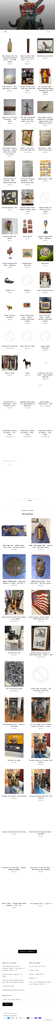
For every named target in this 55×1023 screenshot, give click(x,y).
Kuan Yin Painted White (45, 290)
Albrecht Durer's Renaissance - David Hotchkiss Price (10, 403)
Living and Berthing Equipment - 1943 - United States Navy (27, 180)
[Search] (49, 2)
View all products (27, 951)
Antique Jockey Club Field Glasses (14, 832)
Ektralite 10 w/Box (14, 760)
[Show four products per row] (5, 31)
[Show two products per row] (2, 31)
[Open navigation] (3, 2)
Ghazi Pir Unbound (10, 486)
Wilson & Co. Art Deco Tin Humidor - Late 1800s (9, 119)
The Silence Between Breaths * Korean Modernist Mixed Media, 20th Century (41, 941)
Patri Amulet (27, 236)
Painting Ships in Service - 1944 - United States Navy (9, 180)
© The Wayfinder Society (10, 1013)
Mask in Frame (9, 373)
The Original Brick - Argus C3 (40, 903)
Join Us (8, 1004)
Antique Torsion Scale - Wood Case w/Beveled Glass (27, 88)
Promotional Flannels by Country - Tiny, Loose (45, 432)
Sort (49, 32)
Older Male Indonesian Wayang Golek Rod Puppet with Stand (27, 119)
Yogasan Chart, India (45, 179)
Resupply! (27, 290)
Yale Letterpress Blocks (14, 688)
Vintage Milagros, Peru (10, 207)
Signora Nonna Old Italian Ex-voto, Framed (45, 209)
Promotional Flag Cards (10, 346)
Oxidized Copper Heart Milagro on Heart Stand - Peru (27, 209)
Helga (27, 373)
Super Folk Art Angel (27, 346)
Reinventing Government (45, 56)
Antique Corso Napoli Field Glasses (14, 796)
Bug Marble (45, 263)
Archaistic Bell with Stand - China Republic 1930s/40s (45, 375)
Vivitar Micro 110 (14, 653)
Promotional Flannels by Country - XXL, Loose (10, 432)
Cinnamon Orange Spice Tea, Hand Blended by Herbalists (27, 403)
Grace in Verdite (14, 939)
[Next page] (43, 499)
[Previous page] (11, 499)
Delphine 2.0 (9, 290)
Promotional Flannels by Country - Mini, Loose (27, 432)
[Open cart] (52, 2)
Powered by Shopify (10, 1015)
